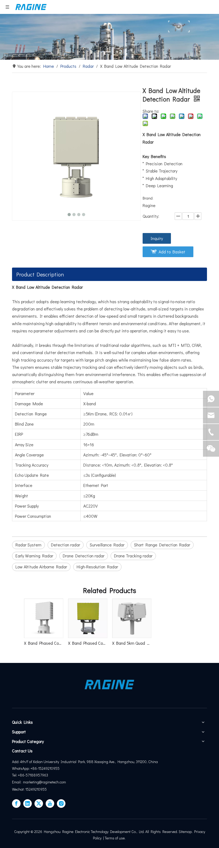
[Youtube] (50, 803)
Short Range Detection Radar (162, 544)
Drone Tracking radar (133, 555)
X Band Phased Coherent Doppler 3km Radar (43, 643)
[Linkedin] (27, 803)
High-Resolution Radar (97, 566)
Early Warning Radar (34, 555)
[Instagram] (61, 803)
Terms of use (115, 838)
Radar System (28, 544)
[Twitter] (38, 803)
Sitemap (185, 831)
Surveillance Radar (107, 544)
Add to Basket (172, 251)
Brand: (148, 198)
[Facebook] (16, 803)
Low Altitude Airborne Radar (41, 566)
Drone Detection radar (83, 555)
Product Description (40, 274)
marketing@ (32, 782)
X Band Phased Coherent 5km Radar (87, 643)
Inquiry (157, 238)
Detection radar (65, 544)
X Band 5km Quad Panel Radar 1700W (131, 643)
